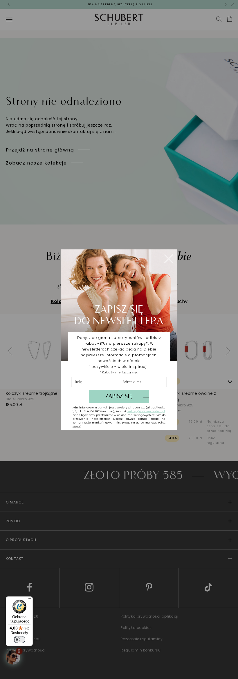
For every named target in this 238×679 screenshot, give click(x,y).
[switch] (19, 639)
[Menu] (29, 599)
